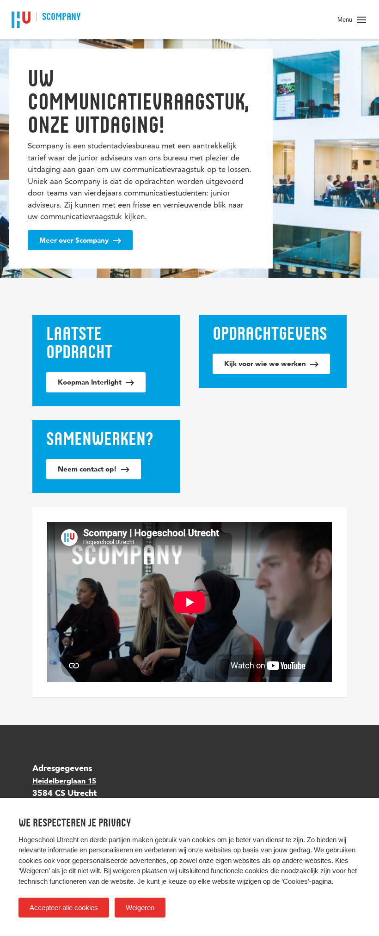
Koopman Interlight (90, 382)
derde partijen (110, 840)
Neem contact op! (88, 469)
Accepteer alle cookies (64, 908)
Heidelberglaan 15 (64, 780)
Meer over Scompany (74, 240)
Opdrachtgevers (270, 333)
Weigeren (140, 908)
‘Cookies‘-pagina (306, 881)
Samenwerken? (99, 438)
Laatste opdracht (79, 342)
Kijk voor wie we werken (266, 363)
